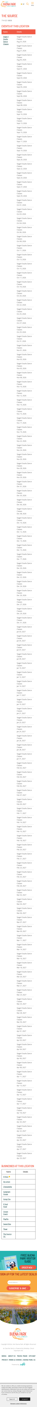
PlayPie (5, 1219)
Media (4, 1356)
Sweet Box (7, 1224)
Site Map (32, 1356)
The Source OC (7, 1235)
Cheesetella (7, 1187)
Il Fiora (5, 1177)
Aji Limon (6, 1182)
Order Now (27, 1267)
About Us (12, 1356)
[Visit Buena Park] (8, 4)
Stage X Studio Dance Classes (6, 40)
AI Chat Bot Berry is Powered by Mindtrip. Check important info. (18, 1349)
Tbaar (5, 1229)
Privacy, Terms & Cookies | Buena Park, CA (18, 1360)
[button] (27, 4)
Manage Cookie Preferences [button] (18, 1403)
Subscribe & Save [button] (17, 1288)
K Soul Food (5, 1205)
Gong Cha (6, 1199)
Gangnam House (6, 1193)
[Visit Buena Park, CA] (18, 1334)
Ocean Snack (5, 1213)
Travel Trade (22, 1356)
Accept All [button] (25, 1399)
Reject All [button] (12, 1399)
